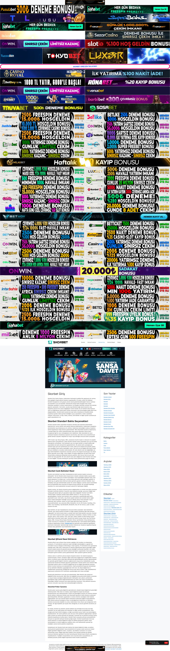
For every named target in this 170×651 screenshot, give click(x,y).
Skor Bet (112, 498)
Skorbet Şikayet (111, 342)
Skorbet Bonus (107, 419)
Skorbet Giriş (101, 342)
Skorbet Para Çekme (107, 529)
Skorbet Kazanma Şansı (113, 519)
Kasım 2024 (107, 471)
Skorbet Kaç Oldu (108, 426)
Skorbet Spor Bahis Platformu (117, 536)
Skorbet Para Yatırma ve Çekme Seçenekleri (111, 527)
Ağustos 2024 (107, 478)
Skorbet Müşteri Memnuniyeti (108, 524)
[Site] (42, 116)
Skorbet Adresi (108, 397)
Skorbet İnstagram (108, 413)
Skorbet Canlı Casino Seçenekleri (109, 505)
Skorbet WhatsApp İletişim (108, 541)
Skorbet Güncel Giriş (107, 517)
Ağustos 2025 (107, 467)
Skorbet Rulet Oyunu (107, 532)
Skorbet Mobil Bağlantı (107, 522)
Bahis (105, 441)
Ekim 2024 (106, 473)
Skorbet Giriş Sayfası (109, 408)
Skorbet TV (105, 537)
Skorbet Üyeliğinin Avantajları (109, 544)
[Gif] (85, 162)
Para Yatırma (107, 450)
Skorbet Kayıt (107, 424)
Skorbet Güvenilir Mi (109, 428)
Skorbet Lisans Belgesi (114, 520)
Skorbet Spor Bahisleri (107, 536)
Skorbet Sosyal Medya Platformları (109, 534)
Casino (105, 443)
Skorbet (83, 342)
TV (104, 452)
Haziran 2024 (107, 483)
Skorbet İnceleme (92, 342)
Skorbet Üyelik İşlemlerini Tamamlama (110, 542)
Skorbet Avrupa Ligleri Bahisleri (115, 502)
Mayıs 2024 (107, 485)
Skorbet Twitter (110, 537)
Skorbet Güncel (114, 515)
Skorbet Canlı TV (116, 507)
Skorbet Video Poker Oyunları (108, 539)
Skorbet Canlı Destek (109, 415)
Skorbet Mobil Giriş (109, 417)
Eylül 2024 (106, 476)
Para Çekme (107, 447)
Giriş (105, 445)
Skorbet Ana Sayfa (107, 502)
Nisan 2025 (107, 469)
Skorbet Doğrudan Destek (117, 509)
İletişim (119, 342)
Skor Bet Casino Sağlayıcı (108, 509)
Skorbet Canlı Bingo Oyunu (113, 504)
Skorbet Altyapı (108, 410)
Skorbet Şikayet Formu (113, 546)
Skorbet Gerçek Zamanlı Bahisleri (109, 511)
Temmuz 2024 (107, 480)
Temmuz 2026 (107, 464)
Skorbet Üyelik (107, 422)
